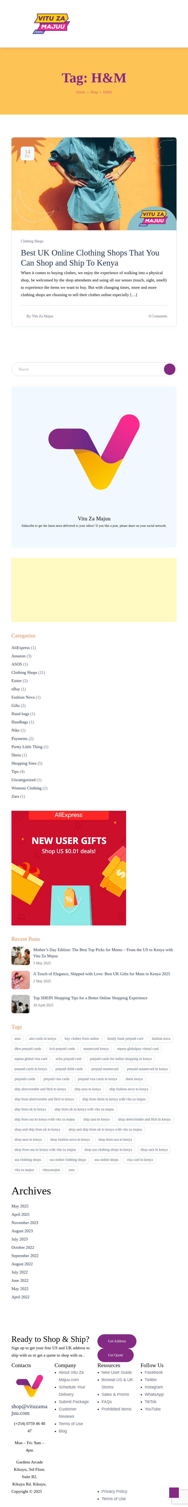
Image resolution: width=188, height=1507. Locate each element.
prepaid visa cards (56, 1079)
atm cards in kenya (42, 1039)
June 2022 (19, 1280)
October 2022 (22, 1247)
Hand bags (20, 713)
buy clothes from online (82, 1039)
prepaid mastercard (105, 1069)
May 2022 (19, 1288)
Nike (15, 730)
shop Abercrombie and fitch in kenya (144, 1119)
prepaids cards (24, 1079)
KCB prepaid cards (62, 1049)
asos (17, 1039)
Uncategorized (23, 779)
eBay (15, 689)
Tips (15, 771)
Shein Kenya (134, 1079)
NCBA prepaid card (68, 1059)
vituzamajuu (51, 1170)
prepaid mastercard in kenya (147, 1069)
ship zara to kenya (96, 1119)
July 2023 (19, 1239)
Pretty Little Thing (26, 746)
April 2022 (20, 1297)
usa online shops (106, 1160)
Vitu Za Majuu (42, 316)
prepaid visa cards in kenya (97, 1079)
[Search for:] (94, 369)
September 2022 (25, 1255)
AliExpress (20, 647)
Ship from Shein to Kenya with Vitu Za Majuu (114, 1099)
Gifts (15, 705)
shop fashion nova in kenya (70, 1139)
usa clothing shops (27, 1160)
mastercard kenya (96, 1049)
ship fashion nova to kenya (128, 1089)
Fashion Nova (23, 697)
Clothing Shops (32, 241)
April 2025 (20, 1214)
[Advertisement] (94, 590)
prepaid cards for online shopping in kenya (121, 1059)
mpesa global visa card (30, 1059)
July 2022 (19, 1272)
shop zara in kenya (154, 1150)
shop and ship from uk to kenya (37, 1129)
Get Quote (115, 1355)
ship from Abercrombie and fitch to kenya (44, 1099)
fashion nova (161, 1039)
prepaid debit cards (69, 1069)
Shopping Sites (23, 763)
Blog (94, 92)
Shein (16, 755)
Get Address (117, 1341)
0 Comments (158, 316)
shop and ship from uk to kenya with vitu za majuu (105, 1129)
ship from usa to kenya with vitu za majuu (44, 1119)
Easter (16, 680)
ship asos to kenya (88, 1089)
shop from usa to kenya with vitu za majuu (45, 1150)
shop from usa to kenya (115, 1139)
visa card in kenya (140, 1160)
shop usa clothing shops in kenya (108, 1150)
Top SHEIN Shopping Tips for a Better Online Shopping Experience (90, 998)
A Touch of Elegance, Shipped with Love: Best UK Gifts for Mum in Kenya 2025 (101, 973)
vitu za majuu (24, 1170)
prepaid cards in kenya (30, 1069)
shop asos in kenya (28, 1139)
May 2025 (19, 1206)
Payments (19, 738)
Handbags (19, 722)
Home (80, 92)
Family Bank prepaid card (125, 1039)
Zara (15, 796)
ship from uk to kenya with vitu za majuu (84, 1109)
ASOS (16, 664)
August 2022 (22, 1264)
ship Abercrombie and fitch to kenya (40, 1089)
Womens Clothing (26, 788)
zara (72, 1170)
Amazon (18, 656)
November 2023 (24, 1222)
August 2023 (22, 1231)
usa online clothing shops (68, 1160)
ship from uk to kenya (30, 1109)
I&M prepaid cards (27, 1049)
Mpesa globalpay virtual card (138, 1049)
